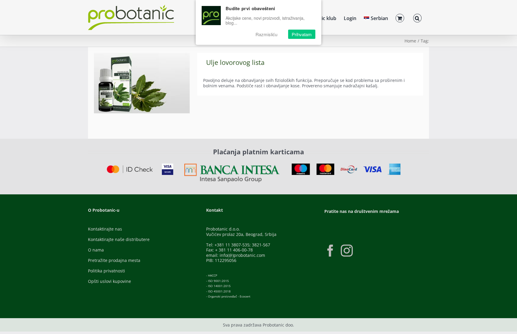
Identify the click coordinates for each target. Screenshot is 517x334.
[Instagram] (347, 251)
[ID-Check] (130, 167)
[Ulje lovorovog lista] (142, 83)
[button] (417, 17)
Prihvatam (302, 34)
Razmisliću (266, 34)
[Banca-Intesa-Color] (232, 165)
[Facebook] (330, 251)
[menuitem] (376, 17)
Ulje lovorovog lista (235, 62)
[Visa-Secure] (167, 165)
